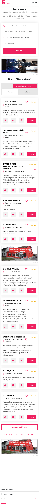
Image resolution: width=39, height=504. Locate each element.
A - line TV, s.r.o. (10, 395)
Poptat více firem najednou (24, 86)
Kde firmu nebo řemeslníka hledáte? (17, 37)
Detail (32, 120)
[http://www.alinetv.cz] (21, 417)
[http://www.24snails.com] (21, 360)
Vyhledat (19, 51)
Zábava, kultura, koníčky (20, 12)
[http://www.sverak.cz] (21, 154)
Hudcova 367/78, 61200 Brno (13, 398)
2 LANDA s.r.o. (9, 225)
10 (22, 434)
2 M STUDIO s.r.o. (11, 269)
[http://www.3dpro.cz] (21, 385)
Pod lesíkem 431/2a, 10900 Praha (15, 171)
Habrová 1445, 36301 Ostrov (13, 272)
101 (32, 434)
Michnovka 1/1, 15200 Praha (13, 373)
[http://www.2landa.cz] (21, 239)
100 (28, 434)
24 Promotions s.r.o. (12, 301)
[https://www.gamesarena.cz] (21, 326)
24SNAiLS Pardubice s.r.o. (15, 337)
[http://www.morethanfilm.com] (21, 214)
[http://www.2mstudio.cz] (21, 290)
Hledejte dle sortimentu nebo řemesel (18, 26)
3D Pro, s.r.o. (9, 371)
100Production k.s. (12, 200)
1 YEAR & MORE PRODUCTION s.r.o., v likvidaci (13, 166)
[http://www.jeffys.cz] (21, 120)
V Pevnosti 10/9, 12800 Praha (13, 227)
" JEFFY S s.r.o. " (10, 102)
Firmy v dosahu (6, 12)
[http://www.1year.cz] (21, 190)
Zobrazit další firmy (19, 427)
